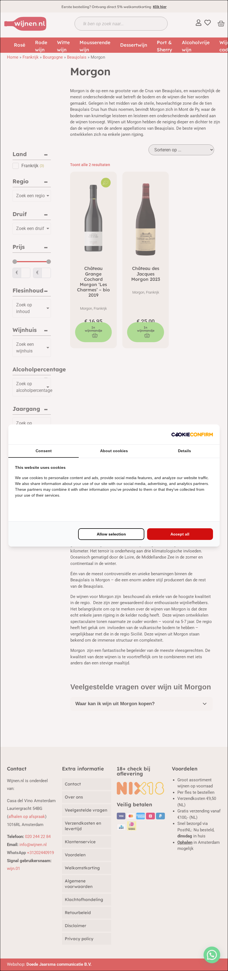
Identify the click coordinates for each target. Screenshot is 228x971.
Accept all (179, 534)
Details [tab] (184, 451)
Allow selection (111, 534)
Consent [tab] (44, 451)
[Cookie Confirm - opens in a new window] (192, 434)
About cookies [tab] (114, 451)
